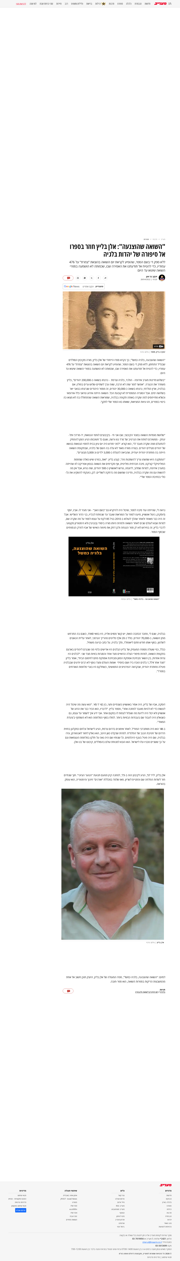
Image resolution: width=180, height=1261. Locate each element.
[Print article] (78, 278)
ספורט (120, 3)
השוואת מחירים (71, 1219)
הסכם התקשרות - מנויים (17, 1199)
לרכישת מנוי (21, 3)
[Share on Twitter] (91, 278)
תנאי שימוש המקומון (18, 1206)
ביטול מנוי (121, 1226)
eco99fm (73, 1209)
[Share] (105, 278)
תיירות (59, 3)
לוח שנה (33, 3)
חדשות (147, 3)
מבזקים (169, 1199)
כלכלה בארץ (167, 1202)
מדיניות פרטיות (20, 1202)
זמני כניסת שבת (46, 3)
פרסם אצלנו (120, 1199)
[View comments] (68, 278)
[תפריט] (170, 4)
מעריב (163, 239)
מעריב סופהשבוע (118, 1209)
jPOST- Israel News (68, 1199)
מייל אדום (121, 1202)
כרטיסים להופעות (165, 1226)
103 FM (74, 1206)
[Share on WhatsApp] (84, 278)
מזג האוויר (168, 1223)
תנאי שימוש (22, 1195)
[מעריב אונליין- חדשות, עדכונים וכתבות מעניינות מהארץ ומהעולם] (160, 4)
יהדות (169, 1219)
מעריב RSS (120, 1206)
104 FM (74, 1213)
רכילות (98, 3)
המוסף (122, 1213)
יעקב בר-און (151, 276)
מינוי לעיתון (120, 1216)
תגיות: (162, 990)
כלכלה (129, 3)
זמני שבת (73, 1216)
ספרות (146, 239)
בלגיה (162, 992)
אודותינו (122, 1223)
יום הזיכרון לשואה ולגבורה (146, 992)
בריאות (89, 3)
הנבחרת (138, 3)
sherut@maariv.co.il (152, 1242)
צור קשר (121, 1195)
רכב (66, 3)
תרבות (111, 3)
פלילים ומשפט (77, 3)
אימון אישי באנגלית (70, 1195)
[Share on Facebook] (98, 278)
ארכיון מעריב (120, 1219)
